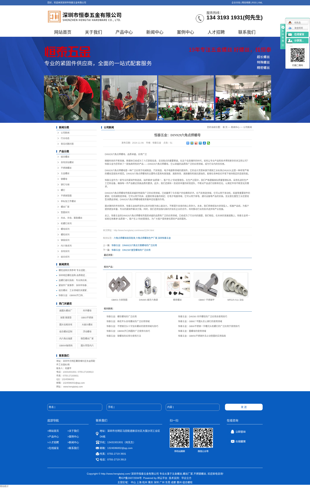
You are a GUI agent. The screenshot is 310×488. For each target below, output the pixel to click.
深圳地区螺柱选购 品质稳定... (73, 275)
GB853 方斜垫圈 (119, 300)
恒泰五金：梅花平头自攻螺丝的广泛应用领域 (128, 321)
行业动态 (65, 138)
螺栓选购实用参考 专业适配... (73, 270)
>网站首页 (53, 430)
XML (260, 2)
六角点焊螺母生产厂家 (146, 238)
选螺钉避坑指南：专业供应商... (73, 280)
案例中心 (185, 32)
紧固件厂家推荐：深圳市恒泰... (73, 285)
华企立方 (186, 478)
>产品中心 (53, 436)
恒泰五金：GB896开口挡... (71, 295)
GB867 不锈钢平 (207, 300)
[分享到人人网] (204, 143)
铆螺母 (64, 179)
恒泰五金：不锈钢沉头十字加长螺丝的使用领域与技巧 (132, 326)
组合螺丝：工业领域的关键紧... (73, 290)
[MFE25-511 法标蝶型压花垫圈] (235, 285)
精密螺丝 (177, 300)
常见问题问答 (67, 144)
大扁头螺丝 (87, 324)
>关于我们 (73, 430)
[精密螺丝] (177, 285)
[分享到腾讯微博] (200, 143)
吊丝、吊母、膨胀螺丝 (71, 218)
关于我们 (93, 32)
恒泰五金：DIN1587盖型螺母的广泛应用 (131, 250)
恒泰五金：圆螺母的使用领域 (192, 331)
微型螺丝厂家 (87, 338)
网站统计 (4, 486)
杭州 (144, 482)
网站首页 (62, 32)
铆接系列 (65, 240)
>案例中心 (73, 436)
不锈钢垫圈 (66, 196)
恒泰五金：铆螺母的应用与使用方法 (124, 336)
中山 (133, 482)
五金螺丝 (65, 173)
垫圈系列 (65, 212)
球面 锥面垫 (66, 317)
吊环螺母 (87, 310)
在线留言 (299, 34)
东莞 (167, 482)
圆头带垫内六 (87, 345)
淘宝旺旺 (298, 28)
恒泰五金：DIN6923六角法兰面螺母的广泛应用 (134, 245)
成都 (173, 482)
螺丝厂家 (65, 207)
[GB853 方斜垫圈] (119, 285)
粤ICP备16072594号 (130, 478)
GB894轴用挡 (65, 345)
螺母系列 (65, 229)
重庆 (150, 482)
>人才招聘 (53, 442)
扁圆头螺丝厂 (65, 310)
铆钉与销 (65, 184)
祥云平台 (162, 478)
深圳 (156, 482)
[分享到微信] (208, 143)
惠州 (179, 482)
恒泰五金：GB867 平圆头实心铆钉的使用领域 (200, 321)
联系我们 (246, 32)
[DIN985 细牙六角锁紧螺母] (148, 285)
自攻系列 (65, 251)
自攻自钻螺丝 (67, 162)
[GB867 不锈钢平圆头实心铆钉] (206, 285)
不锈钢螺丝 (66, 168)
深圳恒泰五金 (164, 238)
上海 (139, 482)
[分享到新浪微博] (196, 143)
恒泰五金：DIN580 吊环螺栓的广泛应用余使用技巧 (202, 316)
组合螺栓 (187, 482)
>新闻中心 (73, 442)
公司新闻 (65, 133)
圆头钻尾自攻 (65, 324)
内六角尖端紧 (65, 338)
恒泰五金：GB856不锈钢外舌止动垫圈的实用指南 (202, 336)
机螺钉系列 (66, 223)
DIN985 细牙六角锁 (148, 300)
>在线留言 (53, 448)
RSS (254, 2)
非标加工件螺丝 (68, 201)
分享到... (299, 40)
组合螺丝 (65, 157)
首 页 (225, 127)
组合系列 (65, 257)
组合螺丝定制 (65, 331)
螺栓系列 (65, 234)
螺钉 (63, 190)
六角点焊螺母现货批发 (124, 238)
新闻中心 (154, 32)
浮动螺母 (87, 331)
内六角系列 (66, 246)
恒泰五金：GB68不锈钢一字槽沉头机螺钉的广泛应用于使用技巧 (209, 326)
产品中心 (124, 32)
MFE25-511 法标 (235, 300)
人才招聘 (216, 32)
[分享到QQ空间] (192, 143)
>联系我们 (73, 448)
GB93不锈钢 (87, 317)
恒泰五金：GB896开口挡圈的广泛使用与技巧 (128, 331)
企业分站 (236, 2)
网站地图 (246, 2)
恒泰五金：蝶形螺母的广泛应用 (122, 316)
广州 (162, 482)
